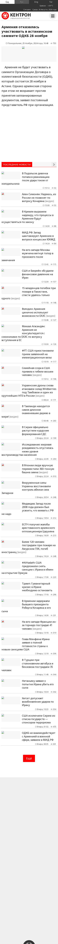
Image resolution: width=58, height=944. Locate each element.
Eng (36, 1)
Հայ (7, 1)
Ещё (29, 758)
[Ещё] (54, 164)
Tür (50, 1)
